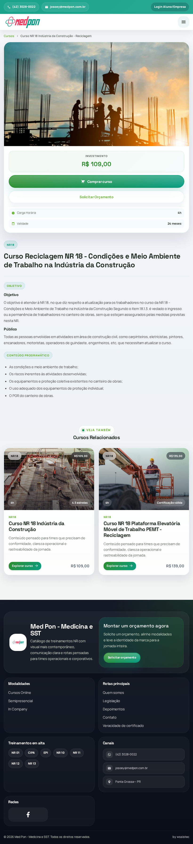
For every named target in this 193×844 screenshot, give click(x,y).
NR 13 (32, 764)
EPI (46, 753)
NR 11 (76, 753)
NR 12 (16, 764)
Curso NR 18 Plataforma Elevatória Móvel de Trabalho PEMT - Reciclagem (142, 529)
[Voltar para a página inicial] (89, 22)
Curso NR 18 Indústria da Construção (36, 526)
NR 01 (16, 753)
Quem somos (113, 692)
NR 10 (60, 753)
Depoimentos (114, 709)
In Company (17, 709)
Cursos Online (19, 692)
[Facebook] (28, 814)
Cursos (9, 36)
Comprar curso (99, 181)
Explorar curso (22, 566)
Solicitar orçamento (122, 657)
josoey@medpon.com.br (67, 7)
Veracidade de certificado (123, 725)
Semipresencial (20, 700)
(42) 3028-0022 (24, 7)
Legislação (111, 700)
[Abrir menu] (183, 22)
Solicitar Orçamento (96, 196)
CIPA (31, 753)
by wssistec (181, 837)
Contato (110, 717)
